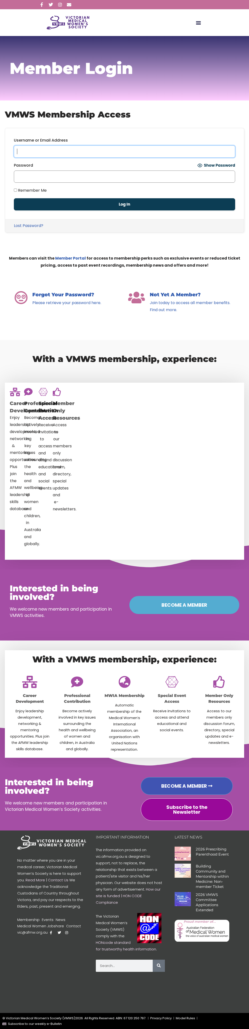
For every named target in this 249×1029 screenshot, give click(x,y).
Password (23, 165)
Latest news (188, 837)
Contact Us (58, 880)
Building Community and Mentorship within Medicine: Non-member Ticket (212, 876)
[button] (199, 23)
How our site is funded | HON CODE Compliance (128, 896)
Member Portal (70, 258)
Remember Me (32, 190)
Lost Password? (28, 225)
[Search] (159, 966)
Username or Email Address (41, 140)
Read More (35, 880)
